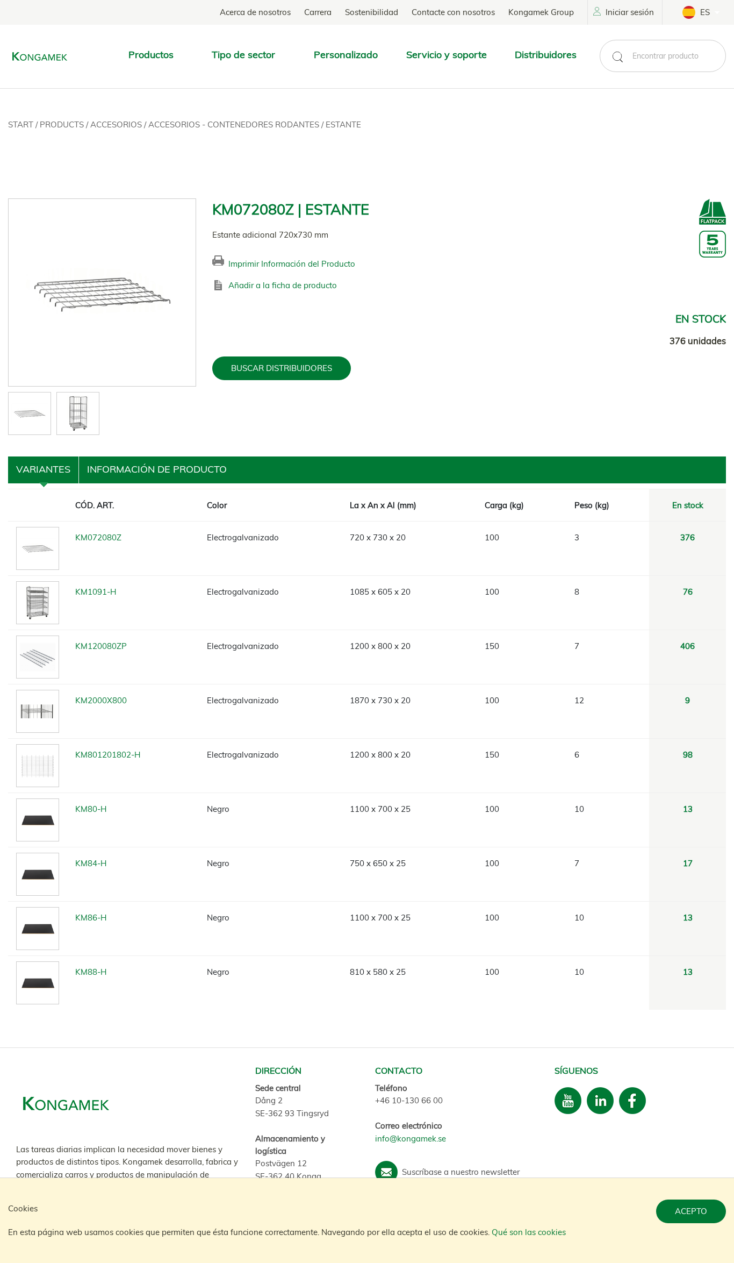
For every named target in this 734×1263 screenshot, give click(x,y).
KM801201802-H (107, 755)
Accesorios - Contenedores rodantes (234, 124)
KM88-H (90, 972)
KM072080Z (98, 537)
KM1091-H (95, 592)
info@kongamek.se (410, 1138)
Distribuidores (546, 54)
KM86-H (90, 917)
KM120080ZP (101, 646)
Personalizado (346, 54)
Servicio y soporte (446, 54)
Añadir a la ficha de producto (282, 285)
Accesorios (117, 124)
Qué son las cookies (529, 1232)
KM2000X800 (101, 700)
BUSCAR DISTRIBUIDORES (281, 368)
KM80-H (90, 809)
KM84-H (90, 863)
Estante (343, 124)
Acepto (691, 1211)
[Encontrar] (617, 57)
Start (21, 124)
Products (63, 124)
